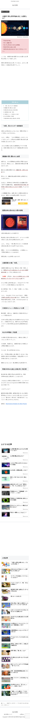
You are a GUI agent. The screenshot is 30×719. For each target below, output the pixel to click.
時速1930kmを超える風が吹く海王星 (12, 118)
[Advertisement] (15, 83)
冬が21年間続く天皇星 (9, 116)
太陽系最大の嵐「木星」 (9, 112)
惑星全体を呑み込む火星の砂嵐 (11, 110)
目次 (13, 102)
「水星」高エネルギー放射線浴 (11, 105)
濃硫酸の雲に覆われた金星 (10, 107)
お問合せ (22, 714)
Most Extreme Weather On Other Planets (16, 403)
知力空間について (8, 714)
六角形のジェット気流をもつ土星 (11, 114)
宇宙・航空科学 (6, 11)
